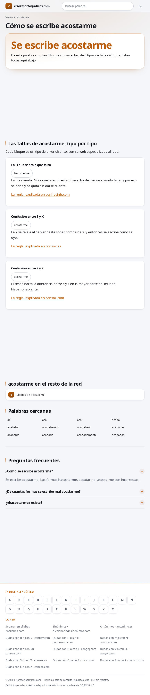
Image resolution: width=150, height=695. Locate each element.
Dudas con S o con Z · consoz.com (122, 660)
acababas (118, 427)
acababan (83, 427)
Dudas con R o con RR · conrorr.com (20, 651)
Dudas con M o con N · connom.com (114, 640)
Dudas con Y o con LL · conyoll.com (114, 651)
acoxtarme (21, 225)
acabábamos (50, 427)
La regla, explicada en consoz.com (37, 298)
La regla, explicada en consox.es (36, 246)
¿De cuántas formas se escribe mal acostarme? (42, 491)
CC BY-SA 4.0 (87, 685)
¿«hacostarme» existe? (23, 502)
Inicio (8, 17)
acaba (116, 420)
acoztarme (21, 277)
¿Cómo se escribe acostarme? (29, 471)
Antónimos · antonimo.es (116, 626)
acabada (47, 435)
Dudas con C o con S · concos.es (73, 660)
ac (8, 420)
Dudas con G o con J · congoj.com (74, 649)
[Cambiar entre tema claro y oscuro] (140, 6)
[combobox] (98, 6)
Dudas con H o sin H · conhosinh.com (67, 640)
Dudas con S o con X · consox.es (26, 660)
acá (44, 420)
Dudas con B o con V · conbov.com (27, 638)
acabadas (118, 435)
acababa (13, 427)
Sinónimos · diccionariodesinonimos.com (71, 629)
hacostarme (21, 173)
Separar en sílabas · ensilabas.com (18, 629)
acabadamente (87, 435)
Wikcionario (58, 685)
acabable (13, 435)
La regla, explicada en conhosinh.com (40, 194)
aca (79, 420)
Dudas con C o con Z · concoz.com (27, 667)
